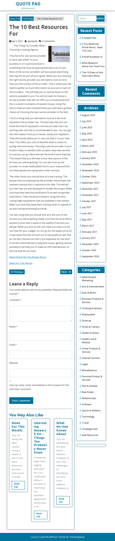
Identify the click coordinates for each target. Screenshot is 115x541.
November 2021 (90, 195)
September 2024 (90, 182)
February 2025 (89, 152)
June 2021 (87, 213)
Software (86, 404)
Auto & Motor (89, 292)
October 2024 (89, 176)
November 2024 (90, 170)
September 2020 (90, 256)
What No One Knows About (62, 428)
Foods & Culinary (91, 326)
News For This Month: (21, 263)
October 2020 (89, 250)
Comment (15, 299)
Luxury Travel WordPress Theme (48, 536)
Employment (88, 314)
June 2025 (87, 127)
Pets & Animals (89, 385)
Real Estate (88, 392)
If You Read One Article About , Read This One (92, 47)
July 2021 (86, 207)
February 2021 (89, 231)
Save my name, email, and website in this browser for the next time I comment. (39, 387)
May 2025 (87, 133)
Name (13, 326)
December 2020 (90, 244)
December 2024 (90, 164)
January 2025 (89, 158)
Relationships (89, 398)
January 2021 (89, 238)
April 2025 (87, 139)
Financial (86, 320)
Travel (85, 422)
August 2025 (88, 115)
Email (13, 344)
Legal (85, 364)
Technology (27, 18)
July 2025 (86, 121)
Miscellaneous (89, 370)
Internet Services (91, 358)
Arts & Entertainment (93, 286)
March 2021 (88, 225)
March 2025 (88, 145)
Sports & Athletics (91, 410)
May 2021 (87, 219)
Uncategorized (89, 428)
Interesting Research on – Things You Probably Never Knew (40, 437)
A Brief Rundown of (92, 56)
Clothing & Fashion (92, 308)
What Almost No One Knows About (27, 257)
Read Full (18, 485)
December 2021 (90, 188)
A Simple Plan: (89, 37)
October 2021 (89, 201)
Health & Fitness (90, 332)
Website (13, 362)
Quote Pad (28, 4)
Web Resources (90, 435)
